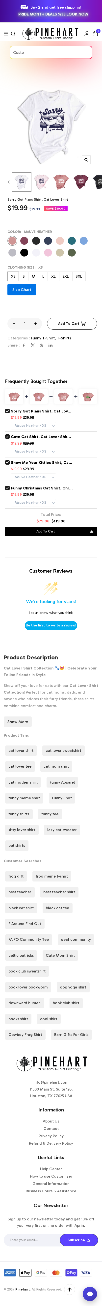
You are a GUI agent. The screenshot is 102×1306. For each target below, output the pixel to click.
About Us (51, 1121)
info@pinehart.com (51, 1082)
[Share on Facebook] (24, 345)
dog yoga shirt (73, 987)
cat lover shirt (20, 750)
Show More (17, 721)
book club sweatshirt (27, 971)
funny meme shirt (24, 798)
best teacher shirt (59, 892)
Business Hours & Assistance (51, 1191)
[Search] (13, 33)
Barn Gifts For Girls (71, 1034)
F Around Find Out (24, 923)
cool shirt (48, 1019)
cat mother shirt (23, 782)
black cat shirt (21, 908)
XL (53, 276)
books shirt (18, 1019)
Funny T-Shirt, (44, 338)
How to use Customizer (51, 1176)
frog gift (16, 876)
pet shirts (16, 845)
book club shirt (66, 1003)
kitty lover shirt (21, 829)
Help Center (51, 1169)
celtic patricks (21, 955)
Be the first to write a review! (51, 625)
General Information (51, 1183)
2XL (66, 276)
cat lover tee (19, 766)
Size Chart (21, 289)
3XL (79, 276)
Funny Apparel (62, 782)
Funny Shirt (62, 798)
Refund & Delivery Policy (51, 1143)
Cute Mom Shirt (60, 955)
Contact (51, 1128)
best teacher (19, 892)
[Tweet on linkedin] (50, 345)
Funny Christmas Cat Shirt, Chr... (42, 488)
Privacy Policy (51, 1136)
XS (13, 276)
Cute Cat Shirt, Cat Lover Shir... (41, 436)
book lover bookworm (28, 987)
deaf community (76, 939)
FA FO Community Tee (28, 939)
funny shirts (18, 814)
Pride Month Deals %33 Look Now (53, 14)
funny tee (49, 814)
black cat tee (57, 908)
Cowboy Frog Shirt (25, 1034)
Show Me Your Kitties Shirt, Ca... (41, 462)
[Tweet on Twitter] (33, 345)
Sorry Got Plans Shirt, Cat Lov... (41, 411)
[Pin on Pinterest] (42, 345)
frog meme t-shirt (52, 876)
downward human (24, 1003)
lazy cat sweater (62, 829)
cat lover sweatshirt (63, 750)
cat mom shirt (56, 766)
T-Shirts (64, 338)
